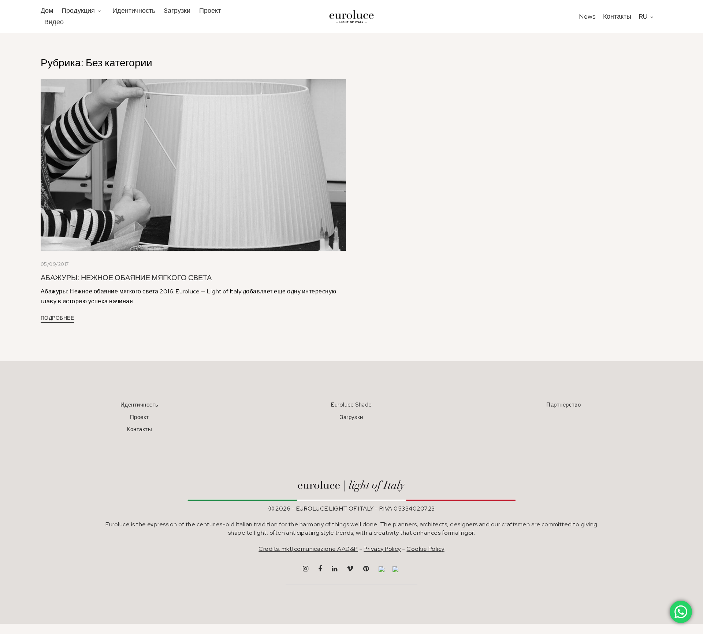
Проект (210, 10)
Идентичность (133, 10)
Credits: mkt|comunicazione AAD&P (308, 549)
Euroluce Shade (351, 404)
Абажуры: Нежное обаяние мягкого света (126, 277)
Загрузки (177, 10)
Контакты (617, 16)
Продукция (78, 10)
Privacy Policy (382, 549)
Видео (54, 22)
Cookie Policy (425, 549)
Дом (47, 10)
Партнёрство (563, 404)
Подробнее (57, 318)
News (587, 16)
